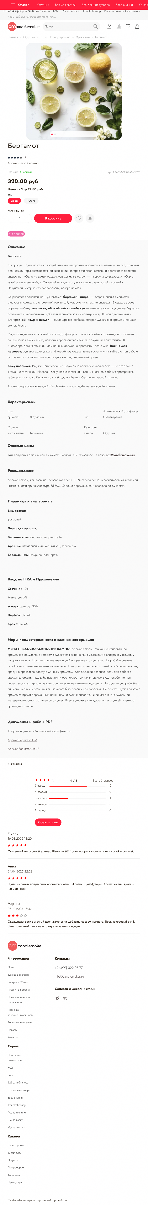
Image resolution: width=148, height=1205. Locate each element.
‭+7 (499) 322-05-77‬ (19, 11)
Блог (10, 1075)
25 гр (14, 201)
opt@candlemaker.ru (120, 455)
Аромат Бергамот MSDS (23, 748)
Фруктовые (83, 37)
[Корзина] (137, 26)
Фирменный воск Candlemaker (122, 11)
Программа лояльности (15, 1057)
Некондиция (15, 1182)
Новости (12, 1030)
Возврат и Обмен (18, 982)
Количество (16, 211)
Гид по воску (15, 1120)
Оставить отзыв (48, 822)
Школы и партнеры (19, 1090)
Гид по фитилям (17, 1112)
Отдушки (43, 5)
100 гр (31, 201)
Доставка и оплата (18, 975)
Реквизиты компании (20, 1022)
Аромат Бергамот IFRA (22, 740)
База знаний (124, 5)
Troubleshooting (92, 11)
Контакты (13, 1037)
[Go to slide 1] (52, 134)
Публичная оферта (19, 990)
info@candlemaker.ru (69, 976)
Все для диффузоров (96, 5)
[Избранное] (128, 26)
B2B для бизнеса (18, 1082)
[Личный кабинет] (109, 26)
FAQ (10, 1068)
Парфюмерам (16, 1167)
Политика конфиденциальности (20, 1012)
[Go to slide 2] (55, 134)
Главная (13, 37)
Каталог (23, 5)
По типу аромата (59, 37)
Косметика (14, 1175)
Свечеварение (16, 1145)
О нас (11, 967)
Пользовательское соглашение (19, 999)
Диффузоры (15, 1152)
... (41, 37)
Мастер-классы (70, 11)
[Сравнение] (119, 26)
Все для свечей (65, 5)
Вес (10, 194)
